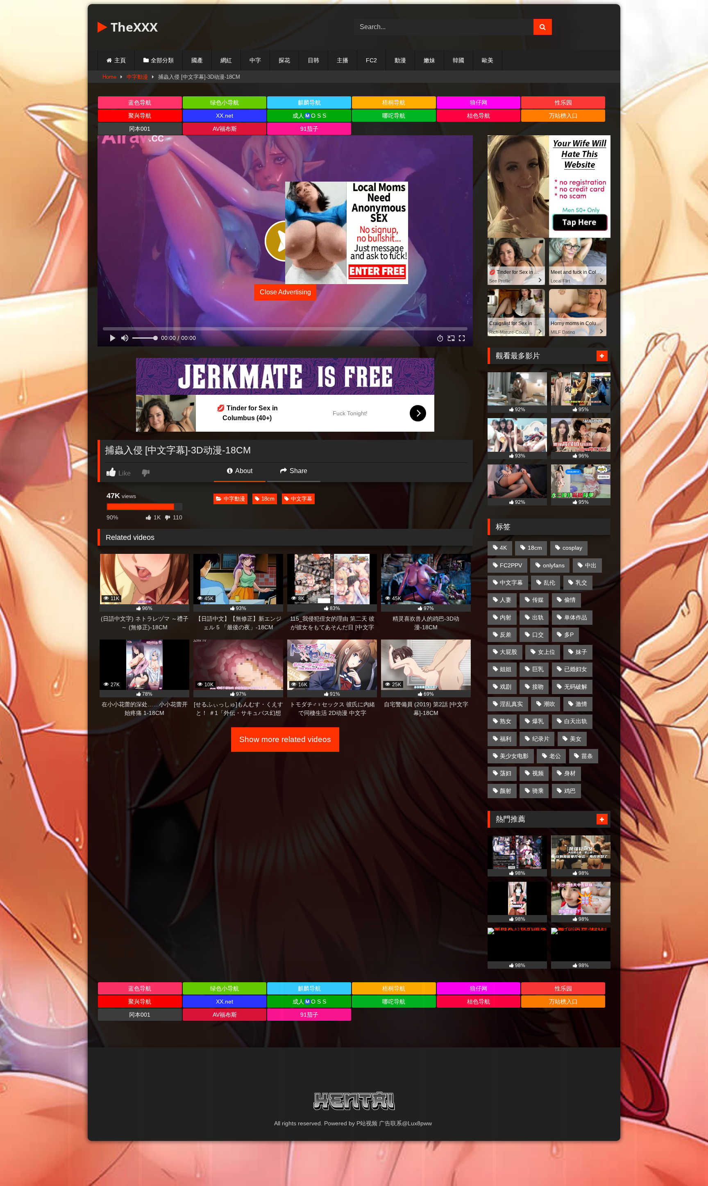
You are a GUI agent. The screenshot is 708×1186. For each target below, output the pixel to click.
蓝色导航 (139, 102)
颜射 (505, 791)
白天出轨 (575, 721)
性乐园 (563, 102)
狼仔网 (478, 102)
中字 (255, 60)
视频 (538, 773)
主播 (342, 60)
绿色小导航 (224, 102)
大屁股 (508, 652)
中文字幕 (301, 499)
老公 (555, 756)
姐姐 (505, 669)
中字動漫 (137, 77)
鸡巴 (570, 791)
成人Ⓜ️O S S (309, 115)
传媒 (538, 599)
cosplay (572, 547)
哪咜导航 (393, 115)
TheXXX (132, 26)
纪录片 (540, 738)
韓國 (458, 60)
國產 (197, 60)
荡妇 (505, 773)
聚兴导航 (139, 115)
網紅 (226, 60)
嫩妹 (429, 60)
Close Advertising (285, 292)
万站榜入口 (563, 115)
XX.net (224, 115)
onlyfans (554, 565)
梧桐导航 (393, 102)
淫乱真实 (511, 704)
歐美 (487, 60)
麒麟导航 (309, 102)
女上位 (546, 652)
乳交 (581, 582)
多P (569, 634)
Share (297, 470)
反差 (505, 634)
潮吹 (549, 704)
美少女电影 (514, 756)
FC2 (371, 60)
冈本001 (139, 128)
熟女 (505, 721)
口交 (538, 634)
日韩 (313, 60)
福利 (505, 738)
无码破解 (575, 686)
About (243, 470)
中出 (591, 565)
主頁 (120, 60)
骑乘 (538, 791)
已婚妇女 (575, 669)
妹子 (581, 652)
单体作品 (575, 617)
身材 (570, 773)
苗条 (587, 756)
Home (109, 77)
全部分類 (162, 60)
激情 (581, 704)
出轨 (538, 617)
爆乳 (538, 721)
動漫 (400, 60)
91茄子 (309, 128)
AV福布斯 (225, 128)
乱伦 (549, 582)
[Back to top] (683, 1162)
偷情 (570, 599)
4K (503, 547)
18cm (268, 499)
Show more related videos (285, 739)
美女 (575, 738)
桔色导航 (478, 115)
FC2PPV (511, 565)
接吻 (538, 686)
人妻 (505, 599)
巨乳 (538, 669)
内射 (505, 617)
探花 (284, 60)
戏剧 (505, 686)
